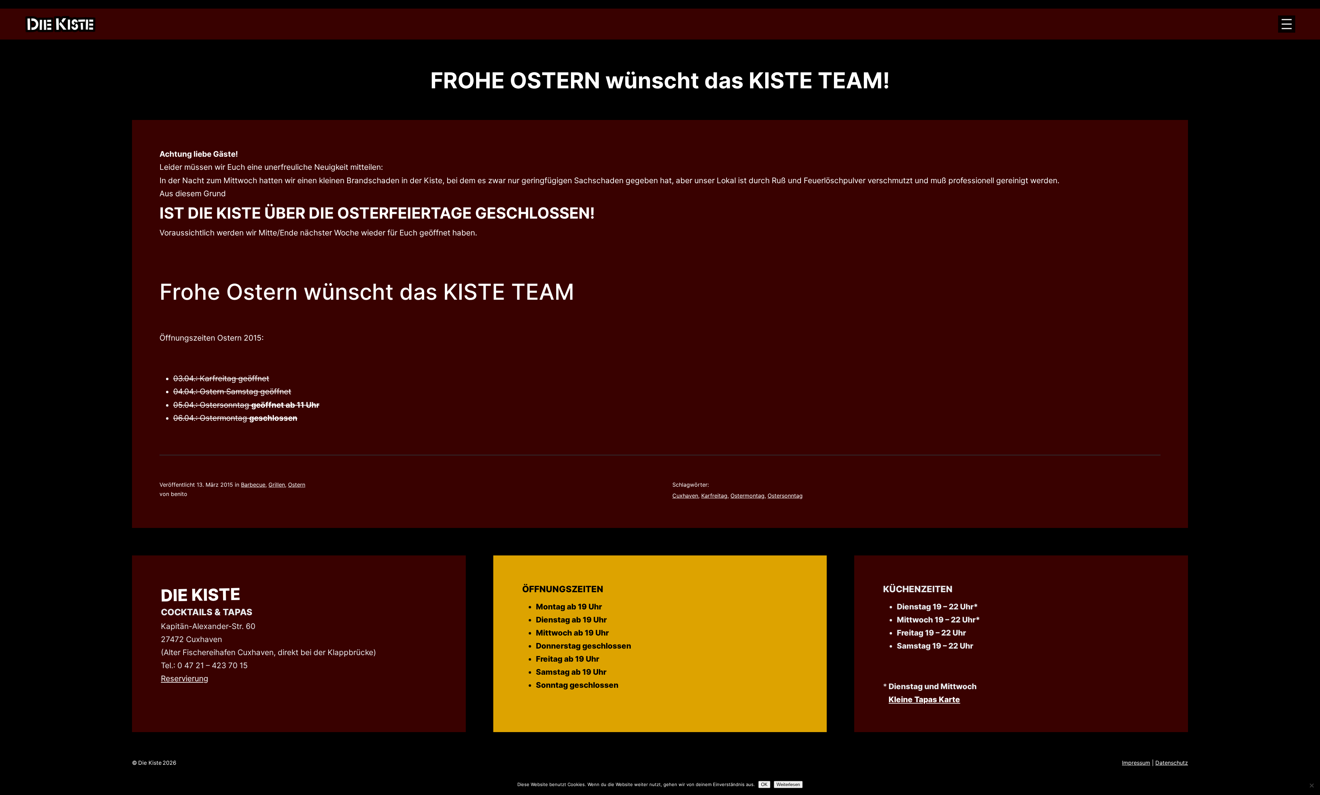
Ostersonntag (785, 495)
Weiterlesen (788, 784)
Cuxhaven (685, 495)
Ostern (296, 484)
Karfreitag (714, 495)
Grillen (276, 484)
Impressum (1136, 762)
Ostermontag (747, 495)
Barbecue (253, 484)
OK (764, 784)
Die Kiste (201, 595)
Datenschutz (1171, 762)
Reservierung (184, 678)
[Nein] (1311, 785)
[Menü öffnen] (1286, 24)
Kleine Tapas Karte (924, 699)
